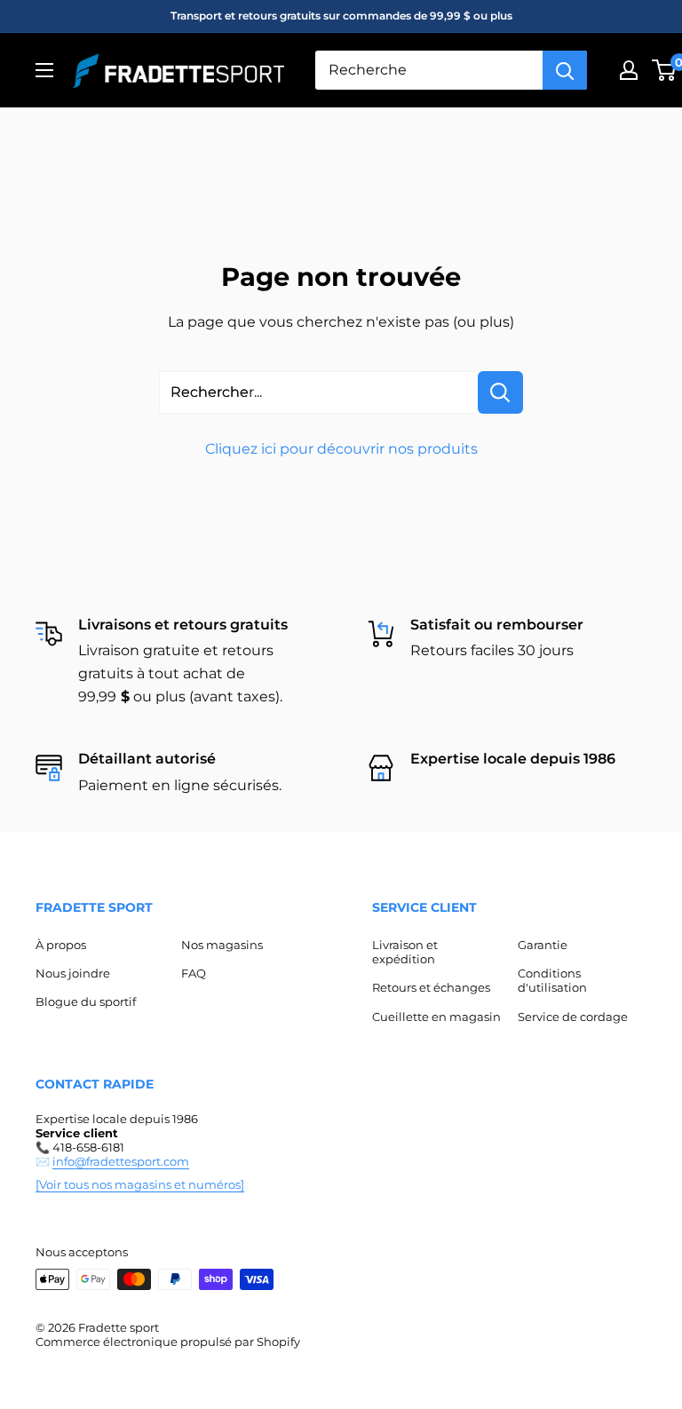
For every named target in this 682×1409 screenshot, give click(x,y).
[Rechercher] (565, 70)
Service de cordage (573, 1016)
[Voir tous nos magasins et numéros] (140, 1184)
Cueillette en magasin (436, 1016)
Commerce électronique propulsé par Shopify (168, 1341)
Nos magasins (222, 945)
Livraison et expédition (405, 952)
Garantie (542, 945)
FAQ (193, 973)
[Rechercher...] (500, 392)
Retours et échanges (431, 987)
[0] (665, 70)
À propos (61, 945)
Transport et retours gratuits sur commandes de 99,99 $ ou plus (341, 15)
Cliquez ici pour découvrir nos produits (341, 448)
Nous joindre (73, 973)
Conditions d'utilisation (552, 980)
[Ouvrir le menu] (44, 70)
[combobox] (429, 70)
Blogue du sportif (86, 1001)
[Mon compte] (629, 70)
